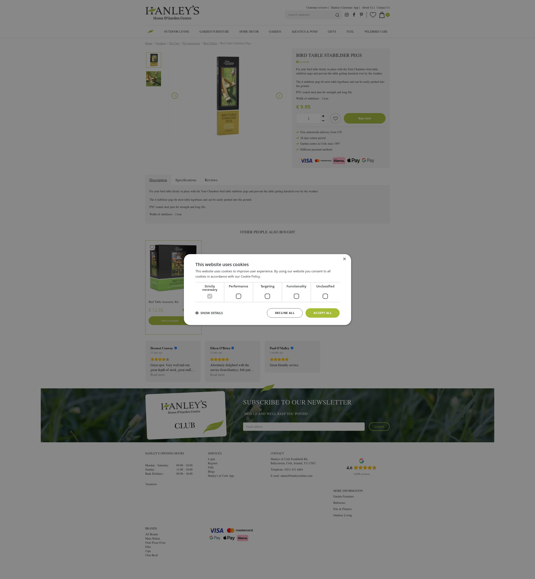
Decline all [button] (284, 313)
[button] (209, 313)
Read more (269, 276)
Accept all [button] (322, 313)
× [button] (344, 259)
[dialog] (267, 289)
